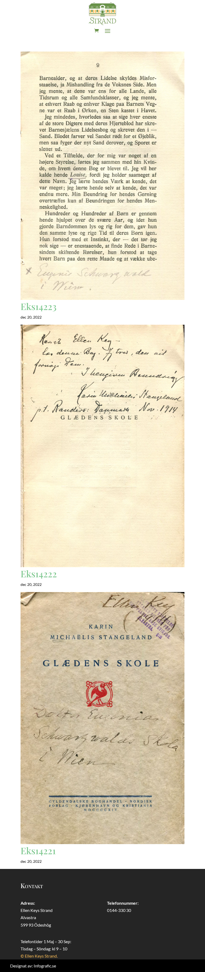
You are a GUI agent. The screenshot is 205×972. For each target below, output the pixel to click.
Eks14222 (39, 573)
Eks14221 (38, 850)
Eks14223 (39, 306)
